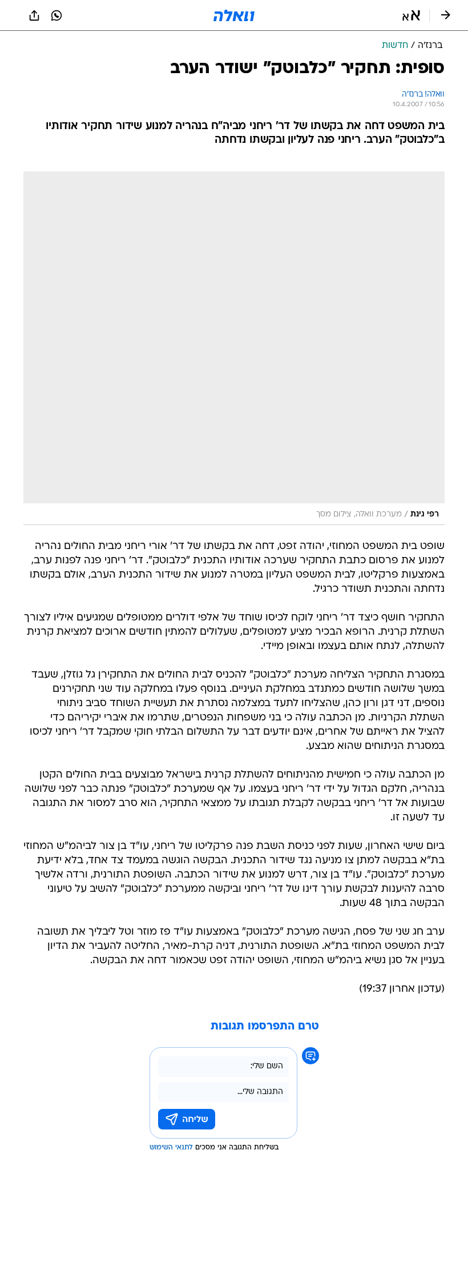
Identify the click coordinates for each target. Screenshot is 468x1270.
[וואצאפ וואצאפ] (56, 15)
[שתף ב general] (34, 15)
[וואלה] (234, 15)
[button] (411, 15)
